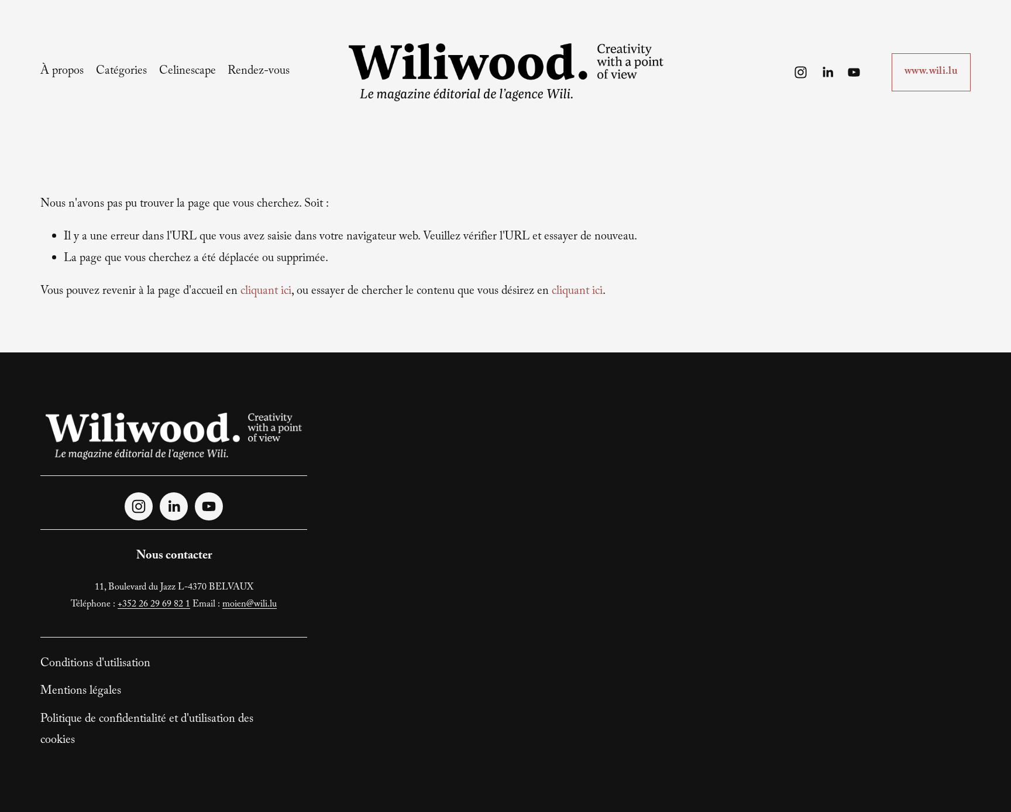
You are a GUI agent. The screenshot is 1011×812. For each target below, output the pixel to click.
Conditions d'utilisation (95, 664)
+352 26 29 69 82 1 (154, 605)
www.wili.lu (931, 72)
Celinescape (187, 72)
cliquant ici (265, 292)
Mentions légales (80, 692)
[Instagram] (800, 72)
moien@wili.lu (249, 605)
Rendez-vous (259, 72)
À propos (62, 72)
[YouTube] (854, 72)
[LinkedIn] (827, 72)
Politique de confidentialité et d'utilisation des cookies (146, 730)
